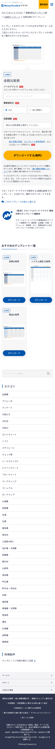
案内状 (5, 561)
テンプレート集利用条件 (34, 141)
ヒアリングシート (10, 467)
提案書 (5, 554)
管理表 (5, 615)
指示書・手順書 (9, 548)
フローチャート (9, 474)
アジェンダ (7, 401)
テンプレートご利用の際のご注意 (17, 660)
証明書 (5, 635)
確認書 (5, 601)
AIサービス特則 (28, 717)
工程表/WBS (7, 541)
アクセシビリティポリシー (41, 713)
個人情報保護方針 (22, 698)
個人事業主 (37, 110)
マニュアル (7, 488)
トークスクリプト (10, 461)
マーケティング (9, 481)
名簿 (4, 514)
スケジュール (8, 447)
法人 (10, 110)
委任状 (5, 534)
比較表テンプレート (12, 17)
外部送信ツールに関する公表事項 (27, 708)
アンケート (7, 407)
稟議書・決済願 (9, 608)
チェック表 (7, 454)
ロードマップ (8, 494)
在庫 (4, 521)
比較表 (5, 568)
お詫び (5, 427)
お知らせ (6, 414)
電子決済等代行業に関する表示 (16, 713)
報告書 (5, 528)
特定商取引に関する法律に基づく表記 (32, 703)
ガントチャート (9, 434)
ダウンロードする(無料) (27, 155)
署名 (4, 621)
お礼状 (5, 421)
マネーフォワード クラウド (12, 12)
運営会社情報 (7, 698)
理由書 (5, 574)
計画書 (5, 628)
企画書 (5, 394)
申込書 (5, 581)
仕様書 (5, 501)
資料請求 (44, 4)
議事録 (5, 641)
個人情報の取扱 (15, 141)
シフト (5, 441)
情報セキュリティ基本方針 (42, 698)
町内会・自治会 (9, 588)
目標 (4, 595)
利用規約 (11, 703)
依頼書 (5, 508)
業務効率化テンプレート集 (36, 12)
